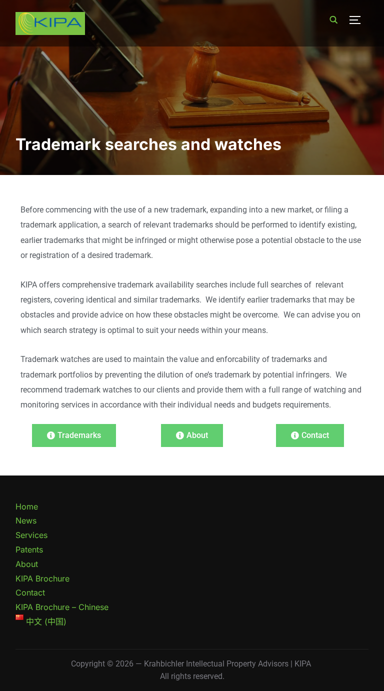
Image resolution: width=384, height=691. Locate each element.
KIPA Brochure (43, 579)
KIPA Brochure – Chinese (62, 607)
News (26, 521)
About (27, 564)
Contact (30, 593)
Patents (29, 549)
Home (27, 507)
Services (32, 535)
